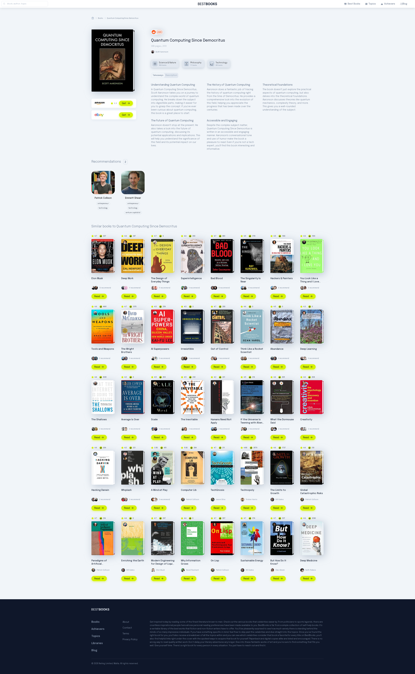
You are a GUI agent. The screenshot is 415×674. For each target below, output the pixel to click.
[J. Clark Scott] (274, 524)
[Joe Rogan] (96, 288)
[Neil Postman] (244, 454)
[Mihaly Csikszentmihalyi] (304, 383)
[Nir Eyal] (153, 288)
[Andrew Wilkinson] (215, 288)
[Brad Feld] (185, 429)
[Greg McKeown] (305, 429)
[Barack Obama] (93, 429)
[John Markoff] (274, 383)
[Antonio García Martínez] (215, 429)
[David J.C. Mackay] (244, 524)
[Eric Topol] (304, 524)
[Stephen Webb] (244, 383)
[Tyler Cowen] (125, 383)
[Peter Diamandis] (274, 313)
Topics (372, 4)
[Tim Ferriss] (123, 288)
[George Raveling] (123, 499)
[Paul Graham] (274, 242)
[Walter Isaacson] (126, 499)
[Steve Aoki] (245, 288)
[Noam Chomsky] (215, 358)
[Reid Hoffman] (96, 358)
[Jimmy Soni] (155, 454)
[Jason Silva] (213, 499)
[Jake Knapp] (185, 288)
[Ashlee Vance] (95, 242)
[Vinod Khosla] (153, 429)
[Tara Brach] (96, 429)
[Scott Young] (123, 429)
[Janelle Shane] (304, 242)
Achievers (389, 4)
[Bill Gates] (213, 288)
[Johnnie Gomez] (156, 288)
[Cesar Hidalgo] (185, 524)
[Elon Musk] (305, 358)
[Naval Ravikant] (183, 288)
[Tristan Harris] (242, 499)
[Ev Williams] (275, 288)
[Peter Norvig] (95, 524)
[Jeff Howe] (125, 454)
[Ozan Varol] (244, 313)
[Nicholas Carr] (95, 383)
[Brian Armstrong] (242, 288)
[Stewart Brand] (156, 429)
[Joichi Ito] (125, 458)
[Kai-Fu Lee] (155, 313)
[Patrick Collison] (245, 429)
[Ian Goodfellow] (304, 313)
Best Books (354, 4)
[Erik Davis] (215, 454)
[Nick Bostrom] (185, 242)
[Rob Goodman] (155, 458)
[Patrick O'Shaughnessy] (302, 429)
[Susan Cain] (245, 358)
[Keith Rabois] (302, 570)
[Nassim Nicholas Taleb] (302, 358)
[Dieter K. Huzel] (155, 524)
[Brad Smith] (95, 313)
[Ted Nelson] (185, 454)
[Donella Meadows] (274, 454)
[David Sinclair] (93, 288)
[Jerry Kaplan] (215, 383)
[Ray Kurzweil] (244, 242)
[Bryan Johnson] (156, 499)
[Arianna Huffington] (156, 358)
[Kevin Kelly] (215, 313)
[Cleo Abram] (305, 288)
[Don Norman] (155, 242)
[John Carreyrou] (215, 242)
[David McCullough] (125, 313)
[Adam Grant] (302, 288)
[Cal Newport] (125, 242)
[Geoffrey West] (155, 383)
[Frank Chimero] (126, 288)
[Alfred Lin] (183, 429)
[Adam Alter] (185, 313)
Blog (405, 4)
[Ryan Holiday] (126, 429)
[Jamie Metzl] (95, 454)
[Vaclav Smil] (125, 524)
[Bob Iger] (126, 358)
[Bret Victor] (272, 429)
